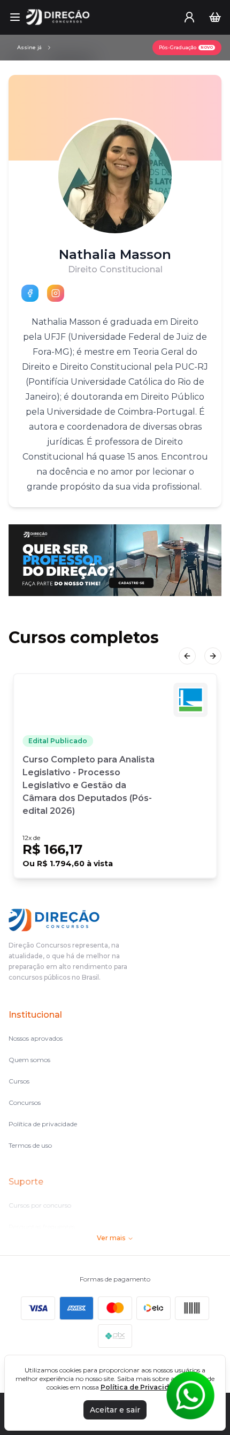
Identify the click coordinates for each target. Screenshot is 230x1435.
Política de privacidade (43, 1124)
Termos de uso (30, 1145)
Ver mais (111, 1238)
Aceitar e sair (115, 1410)
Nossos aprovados (36, 1038)
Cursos (19, 1081)
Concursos (25, 1102)
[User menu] (189, 17)
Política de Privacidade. (142, 1387)
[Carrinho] (215, 17)
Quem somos (29, 1060)
